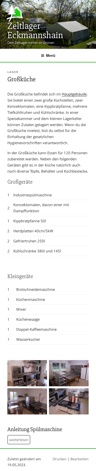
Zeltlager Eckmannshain (35, 30)
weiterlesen (19, 439)
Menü (50, 55)
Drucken (59, 459)
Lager (12, 72)
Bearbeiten (79, 459)
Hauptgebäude (74, 94)
